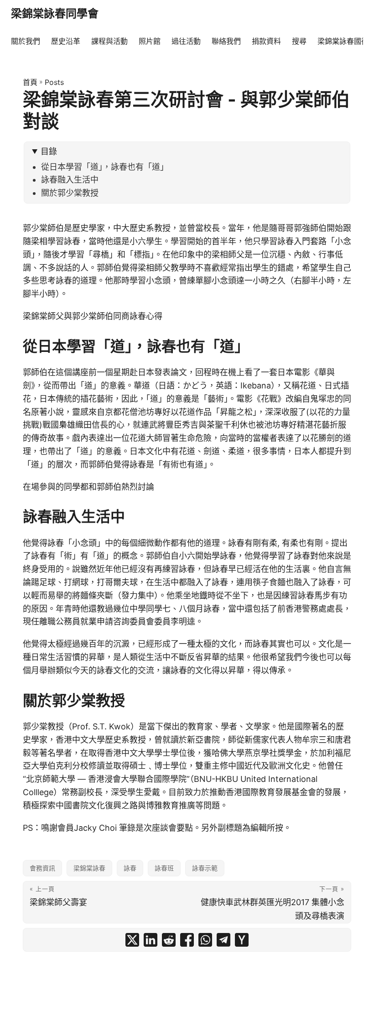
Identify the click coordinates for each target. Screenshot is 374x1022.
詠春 (130, 868)
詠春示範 (205, 868)
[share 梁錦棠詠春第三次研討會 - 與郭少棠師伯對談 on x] (132, 940)
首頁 (30, 82)
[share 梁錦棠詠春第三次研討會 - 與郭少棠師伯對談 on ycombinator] (242, 940)
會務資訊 (42, 868)
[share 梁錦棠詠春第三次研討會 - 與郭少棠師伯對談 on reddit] (169, 940)
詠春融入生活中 (70, 179)
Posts (54, 82)
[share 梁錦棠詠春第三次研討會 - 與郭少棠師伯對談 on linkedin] (150, 940)
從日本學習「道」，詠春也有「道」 (104, 167)
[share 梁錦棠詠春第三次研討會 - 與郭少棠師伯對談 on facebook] (187, 940)
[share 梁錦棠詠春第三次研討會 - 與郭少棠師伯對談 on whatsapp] (205, 940)
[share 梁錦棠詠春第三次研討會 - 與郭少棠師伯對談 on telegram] (223, 940)
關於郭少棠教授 (70, 193)
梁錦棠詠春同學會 (55, 13)
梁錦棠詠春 (89, 868)
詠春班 (164, 868)
